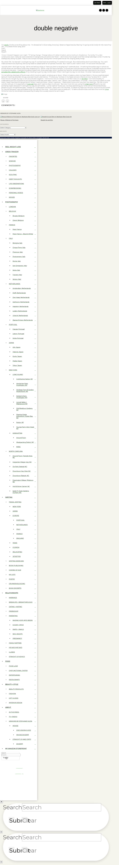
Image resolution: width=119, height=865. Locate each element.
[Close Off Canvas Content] (1, 801)
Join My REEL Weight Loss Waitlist (14, 3)
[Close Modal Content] (1, 832)
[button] (2, 10)
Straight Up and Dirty (47, 120)
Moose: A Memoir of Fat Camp (9, 120)
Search (3, 753)
